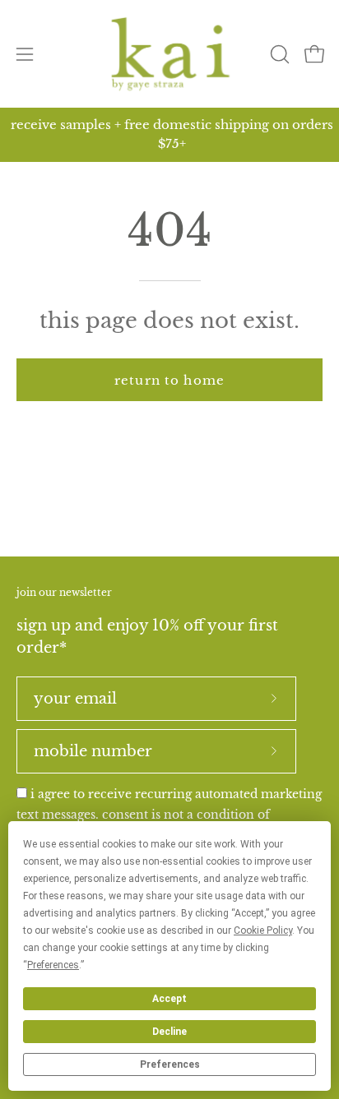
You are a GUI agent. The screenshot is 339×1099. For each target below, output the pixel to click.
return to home (169, 380)
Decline (169, 1031)
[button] (278, 54)
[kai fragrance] (169, 53)
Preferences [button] (53, 965)
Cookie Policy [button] (263, 930)
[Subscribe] (274, 698)
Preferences (170, 1064)
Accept (169, 998)
